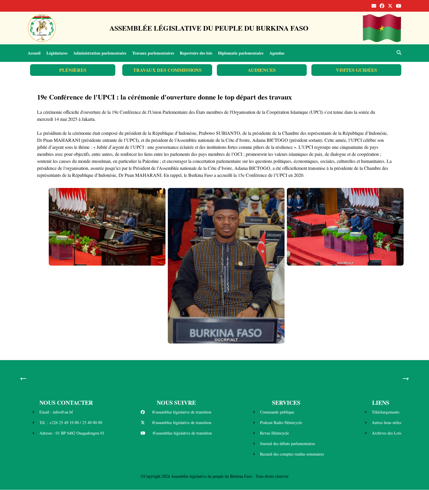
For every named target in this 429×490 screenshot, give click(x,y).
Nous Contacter (66, 402)
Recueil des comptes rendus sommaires (292, 454)
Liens (380, 402)
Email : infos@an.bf (56, 412)
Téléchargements (385, 412)
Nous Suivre (176, 402)
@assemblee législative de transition (181, 412)
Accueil (34, 53)
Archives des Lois (386, 433)
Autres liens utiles (386, 422)
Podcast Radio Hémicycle (281, 422)
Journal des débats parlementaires (287, 443)
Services (286, 402)
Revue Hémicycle (274, 433)
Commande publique (277, 412)
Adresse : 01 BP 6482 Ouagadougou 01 (71, 433)
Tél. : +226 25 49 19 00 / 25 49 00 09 (70, 422)
